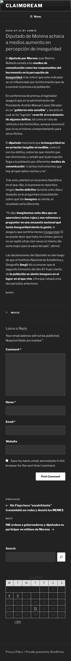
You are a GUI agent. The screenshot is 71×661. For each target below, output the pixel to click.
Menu (37, 16)
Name (11, 402)
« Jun (17, 621)
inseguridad (14, 77)
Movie (15, 312)
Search (11, 548)
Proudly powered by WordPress (45, 651)
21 (35, 608)
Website (11, 441)
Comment (13, 349)
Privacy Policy (14, 651)
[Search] (61, 557)
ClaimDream (24, 5)
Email (10, 422)
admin (32, 30)
